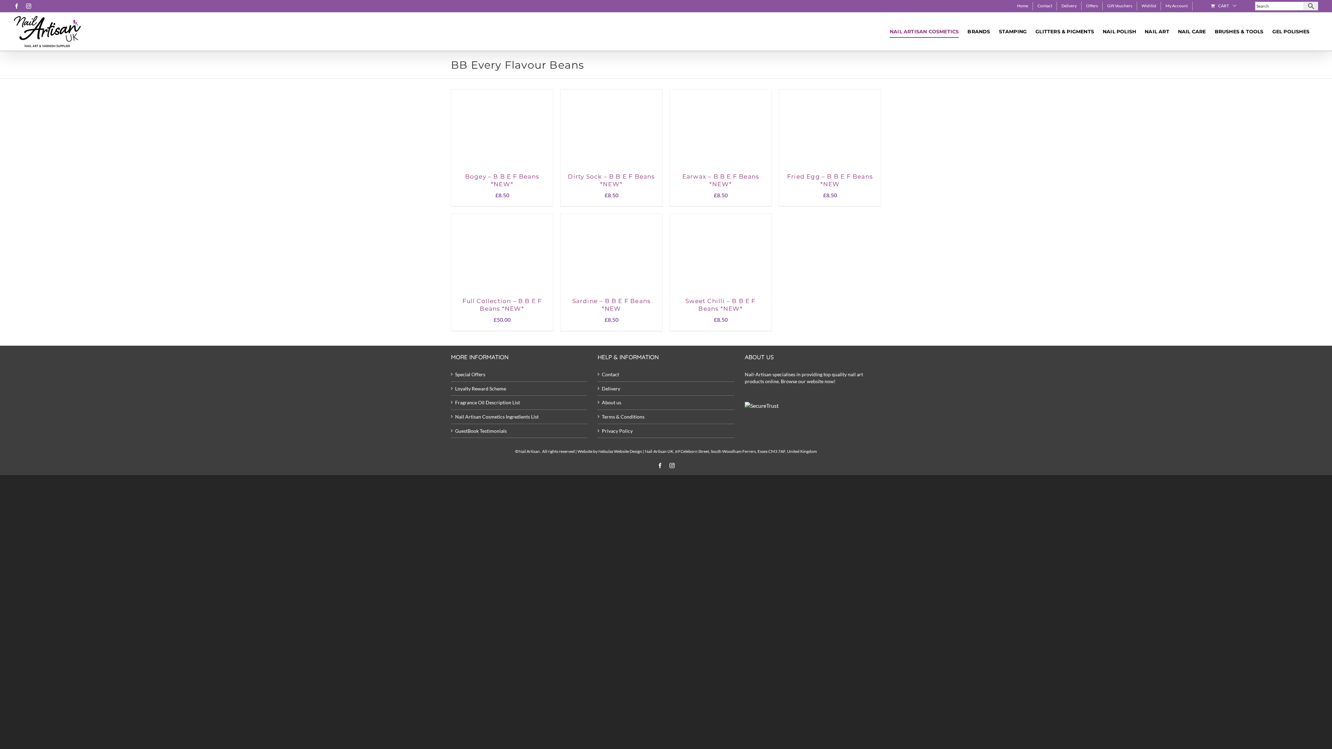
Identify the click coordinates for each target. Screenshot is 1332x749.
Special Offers (470, 374)
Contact (610, 374)
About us (611, 402)
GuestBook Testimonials (481, 431)
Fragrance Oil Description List (487, 402)
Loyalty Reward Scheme (480, 388)
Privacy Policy (617, 431)
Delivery (611, 388)
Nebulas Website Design (620, 451)
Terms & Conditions (623, 417)
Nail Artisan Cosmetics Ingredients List (497, 417)
